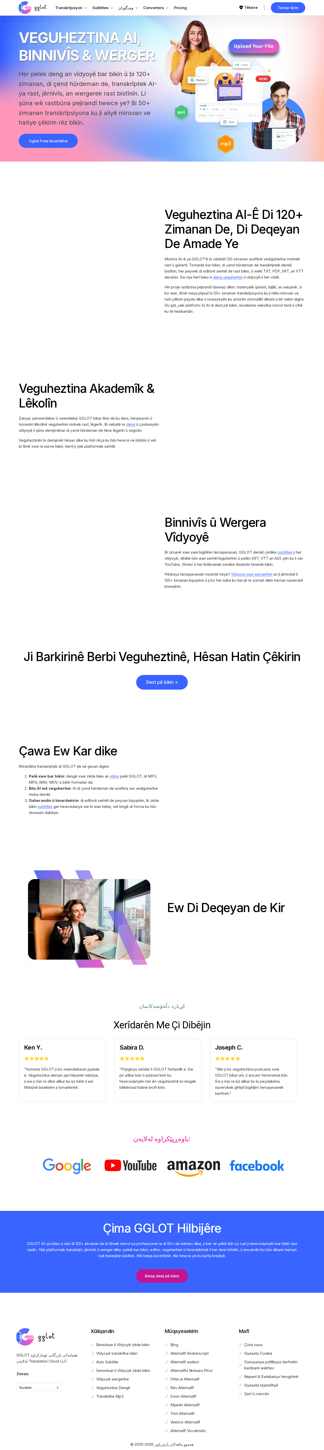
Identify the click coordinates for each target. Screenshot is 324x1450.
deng (130, 424)
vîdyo (114, 776)
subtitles (285, 552)
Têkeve (251, 7)
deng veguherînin (228, 277)
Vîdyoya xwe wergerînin (251, 574)
